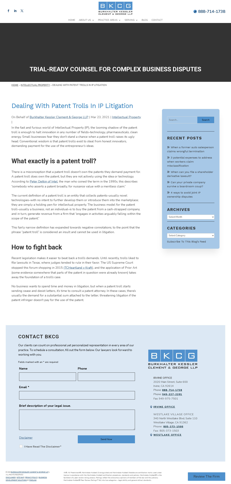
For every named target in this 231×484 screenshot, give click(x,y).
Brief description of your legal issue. (45, 406)
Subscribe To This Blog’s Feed (186, 241)
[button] (227, 459)
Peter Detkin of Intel (44, 181)
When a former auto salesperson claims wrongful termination (190, 149)
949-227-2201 (172, 394)
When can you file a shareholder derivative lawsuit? (190, 174)
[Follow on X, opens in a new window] (22, 11)
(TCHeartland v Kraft (78, 268)
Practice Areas (108, 20)
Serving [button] (130, 20)
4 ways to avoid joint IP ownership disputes (184, 194)
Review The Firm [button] (206, 476)
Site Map (20, 478)
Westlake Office (167, 435)
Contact (157, 20)
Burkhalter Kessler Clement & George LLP (59, 117)
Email (24, 387)
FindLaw (33, 480)
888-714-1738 (211, 11)
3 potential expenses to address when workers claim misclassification (189, 161)
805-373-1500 (173, 426)
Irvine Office (164, 406)
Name (23, 369)
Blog (145, 20)
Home (71, 20)
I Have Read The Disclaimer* (42, 447)
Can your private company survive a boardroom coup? (186, 184)
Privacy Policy (31, 478)
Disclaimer (26, 438)
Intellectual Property (126, 117)
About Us (85, 20)
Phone (82, 369)
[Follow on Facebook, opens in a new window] (8, 11)
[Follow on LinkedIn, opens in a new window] (15, 11)
